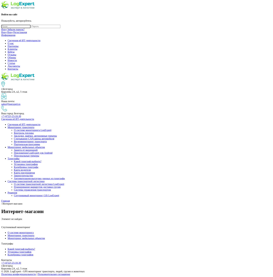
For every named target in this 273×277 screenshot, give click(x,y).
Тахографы (13, 158)
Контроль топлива (24, 133)
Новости (12, 60)
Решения (12, 192)
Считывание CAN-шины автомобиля (34, 138)
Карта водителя (22, 170)
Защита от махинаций (26, 150)
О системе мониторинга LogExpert (32, 130)
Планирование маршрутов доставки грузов (37, 187)
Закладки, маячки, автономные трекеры (35, 135)
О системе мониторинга (21, 232)
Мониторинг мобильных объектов (26, 147)
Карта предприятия (24, 172)
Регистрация (20, 32)
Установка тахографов (26, 164)
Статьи (11, 63)
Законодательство (23, 175)
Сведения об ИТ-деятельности (24, 40)
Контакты (13, 69)
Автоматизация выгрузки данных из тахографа (39, 178)
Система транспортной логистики (26, 181)
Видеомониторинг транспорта (30, 141)
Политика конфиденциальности (18, 274)
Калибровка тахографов (20, 254)
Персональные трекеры (26, 155)
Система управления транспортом (32, 189)
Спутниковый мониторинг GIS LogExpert (36, 195)
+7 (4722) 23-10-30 (11, 116)
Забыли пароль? (15, 29)
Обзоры (12, 57)
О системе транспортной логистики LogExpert (39, 184)
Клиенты (12, 49)
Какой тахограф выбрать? (27, 161)
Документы (14, 66)
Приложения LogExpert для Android (33, 153)
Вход (4, 29)
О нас (11, 43)
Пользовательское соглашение (54, 274)
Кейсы (11, 52)
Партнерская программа (27, 144)
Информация (8, 35)
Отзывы (12, 54)
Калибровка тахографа (26, 167)
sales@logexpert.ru (10, 104)
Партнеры (13, 46)
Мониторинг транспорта (21, 127)
